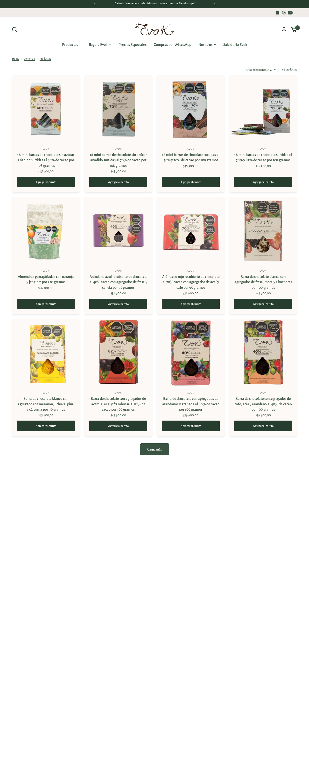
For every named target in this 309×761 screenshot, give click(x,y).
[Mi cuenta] (284, 29)
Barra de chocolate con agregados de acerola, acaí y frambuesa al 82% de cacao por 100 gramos (118, 404)
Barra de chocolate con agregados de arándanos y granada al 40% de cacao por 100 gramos (190, 404)
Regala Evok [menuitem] (98, 45)
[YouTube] (290, 13)
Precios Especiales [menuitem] (133, 45)
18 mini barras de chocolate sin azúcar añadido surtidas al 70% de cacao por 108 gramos (118, 160)
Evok (45, 149)
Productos (45, 58)
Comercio (29, 58)
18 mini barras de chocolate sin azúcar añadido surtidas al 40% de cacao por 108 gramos (45, 160)
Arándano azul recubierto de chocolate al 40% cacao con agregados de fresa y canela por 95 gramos (118, 282)
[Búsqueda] (15, 29)
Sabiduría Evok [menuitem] (235, 45)
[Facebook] (277, 13)
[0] (293, 29)
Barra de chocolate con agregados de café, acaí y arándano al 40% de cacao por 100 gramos (263, 404)
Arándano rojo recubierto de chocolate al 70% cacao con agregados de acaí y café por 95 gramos (190, 282)
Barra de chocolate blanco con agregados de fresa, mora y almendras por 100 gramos (263, 282)
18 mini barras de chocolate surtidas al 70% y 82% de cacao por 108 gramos (263, 157)
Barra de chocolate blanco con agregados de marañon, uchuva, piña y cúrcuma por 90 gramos (46, 404)
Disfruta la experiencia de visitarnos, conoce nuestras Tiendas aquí (154, 3)
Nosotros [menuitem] (205, 45)
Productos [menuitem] (70, 45)
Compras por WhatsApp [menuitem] (172, 45)
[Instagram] (284, 13)
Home (15, 58)
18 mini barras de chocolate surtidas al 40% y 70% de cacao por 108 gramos (190, 157)
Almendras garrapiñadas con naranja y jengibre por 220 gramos (46, 279)
